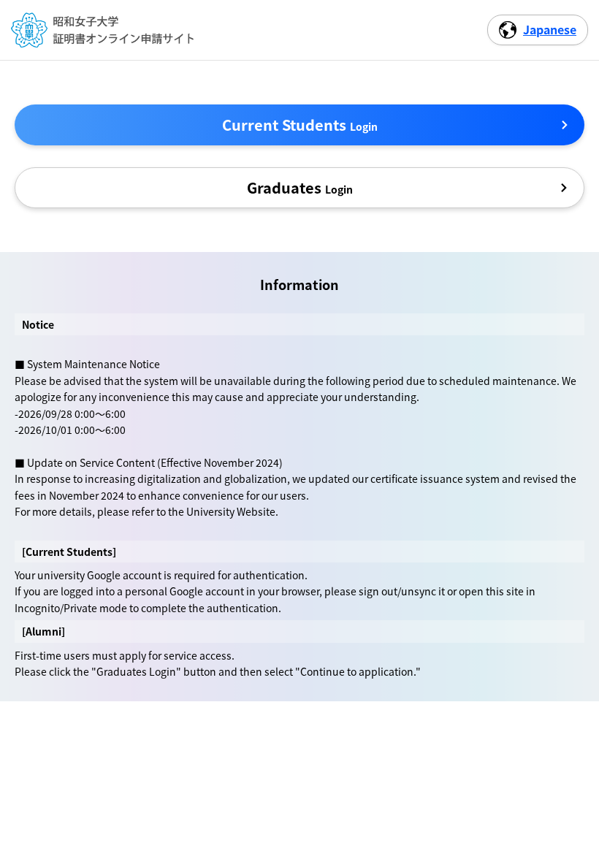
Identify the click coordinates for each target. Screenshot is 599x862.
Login (300, 124)
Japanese (549, 29)
